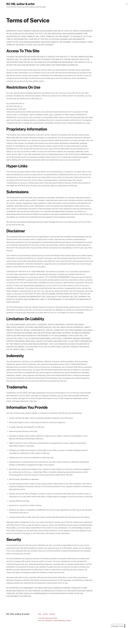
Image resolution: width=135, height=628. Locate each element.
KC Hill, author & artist (46, 618)
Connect (52, 614)
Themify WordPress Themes (62, 620)
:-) (126, 4)
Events (45, 614)
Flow (39, 614)
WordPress (49, 620)
